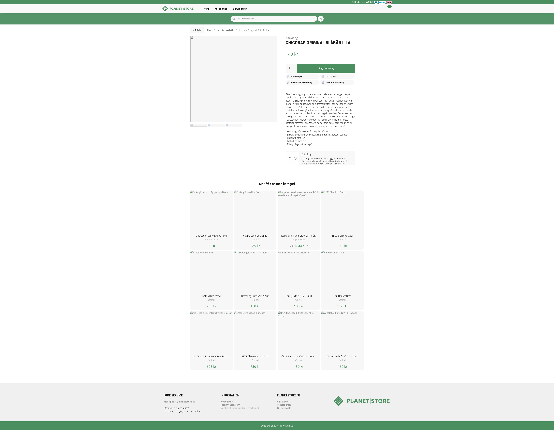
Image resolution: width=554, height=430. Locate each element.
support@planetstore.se (181, 401)
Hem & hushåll (224, 30)
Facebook (285, 408)
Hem (206, 8)
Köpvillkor (227, 401)
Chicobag (292, 38)
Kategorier (221, 8)
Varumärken (240, 8)
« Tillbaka (197, 30)
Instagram (285, 404)
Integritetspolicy (230, 404)
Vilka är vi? (283, 401)
